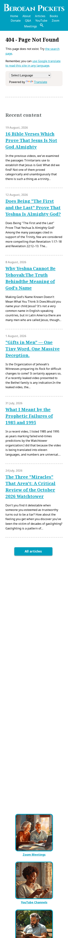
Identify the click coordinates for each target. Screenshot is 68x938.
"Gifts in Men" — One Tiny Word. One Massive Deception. (32, 348)
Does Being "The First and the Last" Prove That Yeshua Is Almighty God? (33, 207)
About (26, 16)
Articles (40, 16)
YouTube (41, 21)
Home (14, 16)
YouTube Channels (34, 902)
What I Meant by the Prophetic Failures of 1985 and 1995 (29, 415)
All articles (33, 551)
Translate (40, 82)
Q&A (28, 21)
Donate (16, 21)
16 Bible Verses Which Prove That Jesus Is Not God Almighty (31, 140)
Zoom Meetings (34, 855)
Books (54, 16)
